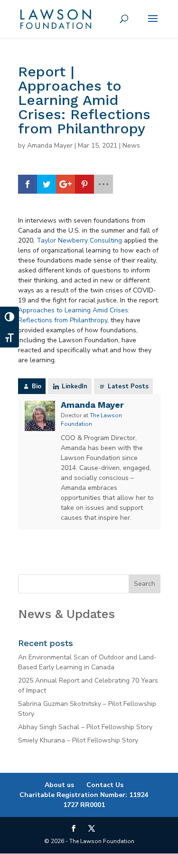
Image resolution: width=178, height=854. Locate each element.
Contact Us (104, 784)
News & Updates (66, 614)
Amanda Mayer (50, 145)
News (131, 145)
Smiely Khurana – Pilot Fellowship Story (78, 740)
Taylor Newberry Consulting (79, 240)
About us (59, 784)
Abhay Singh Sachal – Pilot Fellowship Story (85, 727)
